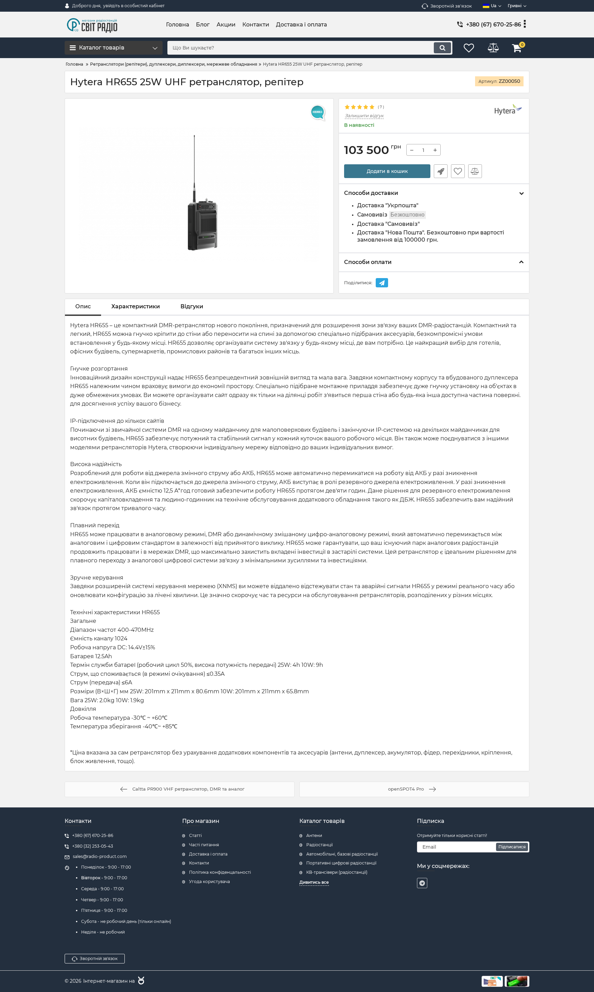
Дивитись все (314, 882)
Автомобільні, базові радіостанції (342, 854)
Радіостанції (319, 844)
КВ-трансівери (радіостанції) (336, 872)
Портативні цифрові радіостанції (341, 863)
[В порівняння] (475, 171)
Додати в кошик (387, 171)
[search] (442, 47)
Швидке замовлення (441, 171)
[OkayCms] (140, 981)
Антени (314, 835)
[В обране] (458, 171)
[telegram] (422, 883)
